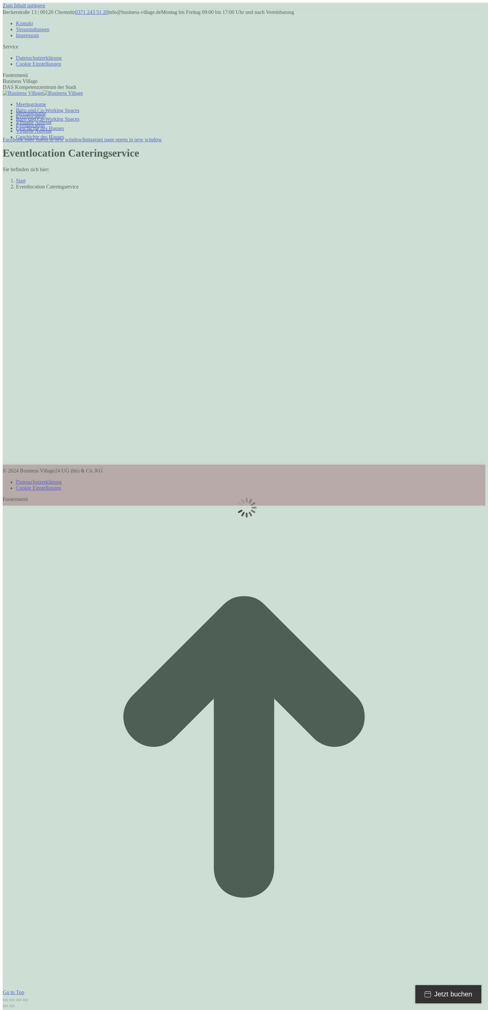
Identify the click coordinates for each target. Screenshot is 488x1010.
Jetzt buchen (453, 994)
